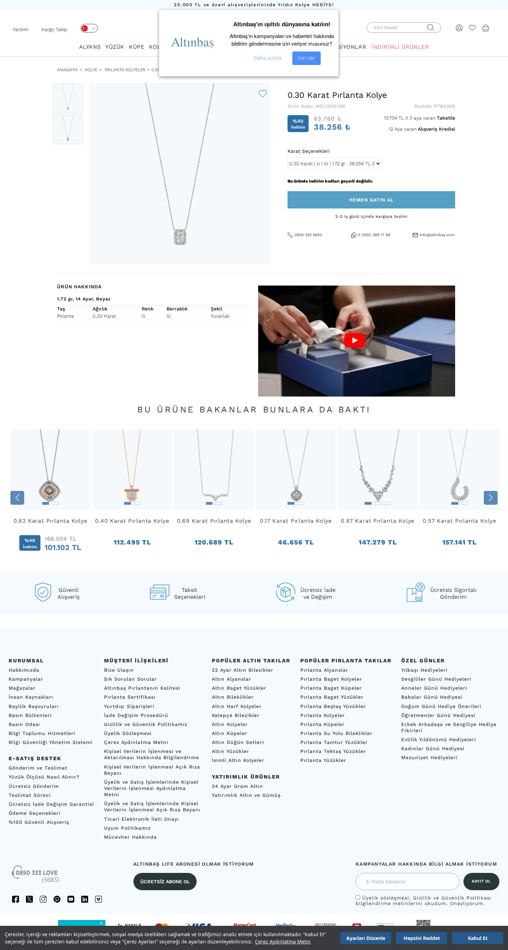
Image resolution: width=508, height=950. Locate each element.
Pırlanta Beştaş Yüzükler (333, 706)
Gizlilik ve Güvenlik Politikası (452, 898)
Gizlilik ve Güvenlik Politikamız (145, 724)
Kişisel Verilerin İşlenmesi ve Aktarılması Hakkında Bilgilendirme (151, 754)
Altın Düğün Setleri (238, 742)
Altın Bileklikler (233, 697)
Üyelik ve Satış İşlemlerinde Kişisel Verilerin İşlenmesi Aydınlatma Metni (151, 788)
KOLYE (158, 47)
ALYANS (90, 47)
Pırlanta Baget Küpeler (331, 688)
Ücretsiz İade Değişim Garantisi (51, 804)
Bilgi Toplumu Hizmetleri (42, 733)
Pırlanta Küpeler (322, 724)
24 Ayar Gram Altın (237, 786)
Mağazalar (22, 688)
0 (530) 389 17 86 (374, 235)
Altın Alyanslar (231, 679)
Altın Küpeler (229, 733)
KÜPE (136, 47)
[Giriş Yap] (459, 27)
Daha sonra (268, 58)
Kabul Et (478, 938)
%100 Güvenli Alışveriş (39, 822)
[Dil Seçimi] (89, 28)
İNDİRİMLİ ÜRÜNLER (400, 47)
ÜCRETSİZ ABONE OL (165, 881)
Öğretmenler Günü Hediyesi (438, 715)
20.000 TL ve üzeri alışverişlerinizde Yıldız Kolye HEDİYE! (254, 4)
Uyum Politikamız (127, 828)
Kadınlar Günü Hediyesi (432, 748)
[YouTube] (70, 899)
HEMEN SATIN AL (371, 200)
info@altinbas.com (437, 235)
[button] (17, 498)
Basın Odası (24, 724)
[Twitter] (29, 899)
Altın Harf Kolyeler (237, 706)
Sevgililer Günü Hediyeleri (436, 679)
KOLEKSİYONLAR (342, 47)
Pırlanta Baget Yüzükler (332, 697)
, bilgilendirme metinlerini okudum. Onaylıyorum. (423, 900)
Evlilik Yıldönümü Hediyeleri (438, 739)
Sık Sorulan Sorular (130, 679)
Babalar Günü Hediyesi (431, 697)
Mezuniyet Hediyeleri (429, 758)
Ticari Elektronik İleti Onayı (141, 819)
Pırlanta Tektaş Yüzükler (333, 751)
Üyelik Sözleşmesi (128, 733)
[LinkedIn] (84, 899)
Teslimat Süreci (30, 795)
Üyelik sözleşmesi (385, 898)
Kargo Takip (54, 29)
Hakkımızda (24, 670)
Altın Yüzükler (230, 751)
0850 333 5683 (308, 235)
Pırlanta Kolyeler (125, 69)
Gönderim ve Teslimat (38, 768)
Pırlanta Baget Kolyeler (331, 679)
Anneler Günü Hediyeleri (434, 688)
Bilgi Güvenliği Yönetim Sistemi (51, 742)
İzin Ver (306, 58)
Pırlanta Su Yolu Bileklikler (336, 733)
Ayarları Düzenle (365, 938)
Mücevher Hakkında (130, 837)
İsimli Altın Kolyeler (238, 760)
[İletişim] (36, 876)
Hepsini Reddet (422, 938)
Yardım (20, 29)
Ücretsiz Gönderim (34, 786)
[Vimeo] (98, 899)
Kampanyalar (26, 679)
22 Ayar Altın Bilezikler (242, 670)
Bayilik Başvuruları (34, 706)
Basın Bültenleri (30, 715)
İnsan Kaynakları (31, 697)
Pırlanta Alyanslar (324, 670)
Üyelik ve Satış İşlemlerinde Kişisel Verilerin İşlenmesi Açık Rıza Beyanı (152, 806)
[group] (50, 497)
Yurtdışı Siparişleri (129, 706)
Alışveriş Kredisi (436, 129)
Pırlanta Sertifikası (130, 697)
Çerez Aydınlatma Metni (283, 941)
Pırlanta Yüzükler (323, 760)
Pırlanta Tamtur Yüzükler (334, 742)
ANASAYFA (67, 69)
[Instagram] (43, 899)
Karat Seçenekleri (309, 151)
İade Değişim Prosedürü (136, 715)
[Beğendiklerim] (472, 27)
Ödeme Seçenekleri (34, 813)
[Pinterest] (57, 899)
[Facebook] (15, 899)
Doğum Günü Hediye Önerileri (441, 706)
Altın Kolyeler (230, 724)
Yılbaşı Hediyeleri (424, 670)
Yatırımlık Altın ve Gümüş (246, 795)
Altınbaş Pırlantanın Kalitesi (142, 688)
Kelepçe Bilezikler (236, 715)
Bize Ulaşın (119, 670)
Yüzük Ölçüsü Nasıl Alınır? (44, 777)
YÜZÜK (114, 47)
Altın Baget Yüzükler (239, 688)
